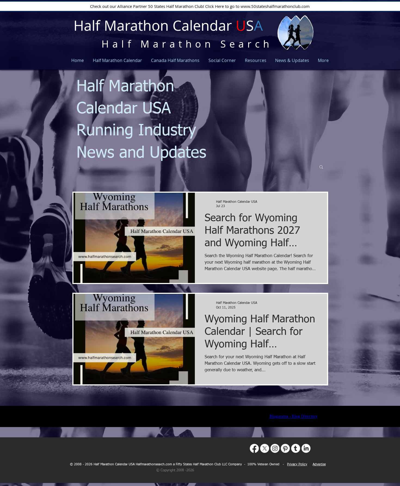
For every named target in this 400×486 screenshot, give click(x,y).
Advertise (319, 464)
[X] (264, 448)
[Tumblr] (295, 448)
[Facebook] (254, 448)
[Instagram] (274, 448)
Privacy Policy (297, 464)
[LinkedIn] (305, 448)
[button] (321, 167)
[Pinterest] (285, 448)
